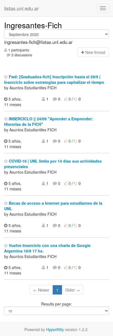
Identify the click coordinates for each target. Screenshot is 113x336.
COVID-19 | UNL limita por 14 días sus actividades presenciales (53, 163)
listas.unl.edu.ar (21, 8)
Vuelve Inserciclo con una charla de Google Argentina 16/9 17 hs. (47, 248)
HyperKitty (55, 329)
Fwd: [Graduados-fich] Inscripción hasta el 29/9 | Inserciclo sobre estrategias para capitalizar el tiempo (54, 79)
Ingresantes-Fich (33, 25)
